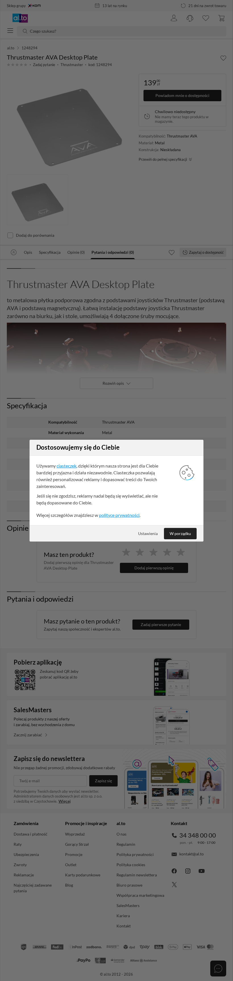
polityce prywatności (119, 515)
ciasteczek (66, 465)
